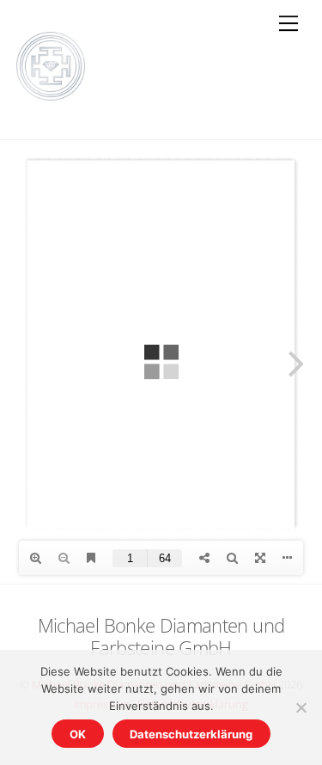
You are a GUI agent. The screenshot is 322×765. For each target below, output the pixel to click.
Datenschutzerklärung (191, 734)
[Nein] (300, 707)
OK (78, 734)
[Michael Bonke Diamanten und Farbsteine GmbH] (50, 94)
